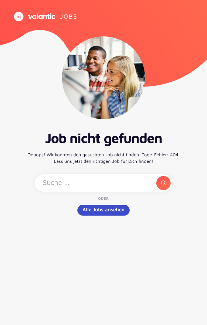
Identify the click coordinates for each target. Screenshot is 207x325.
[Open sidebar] (18, 16)
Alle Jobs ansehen (103, 209)
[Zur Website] (42, 16)
